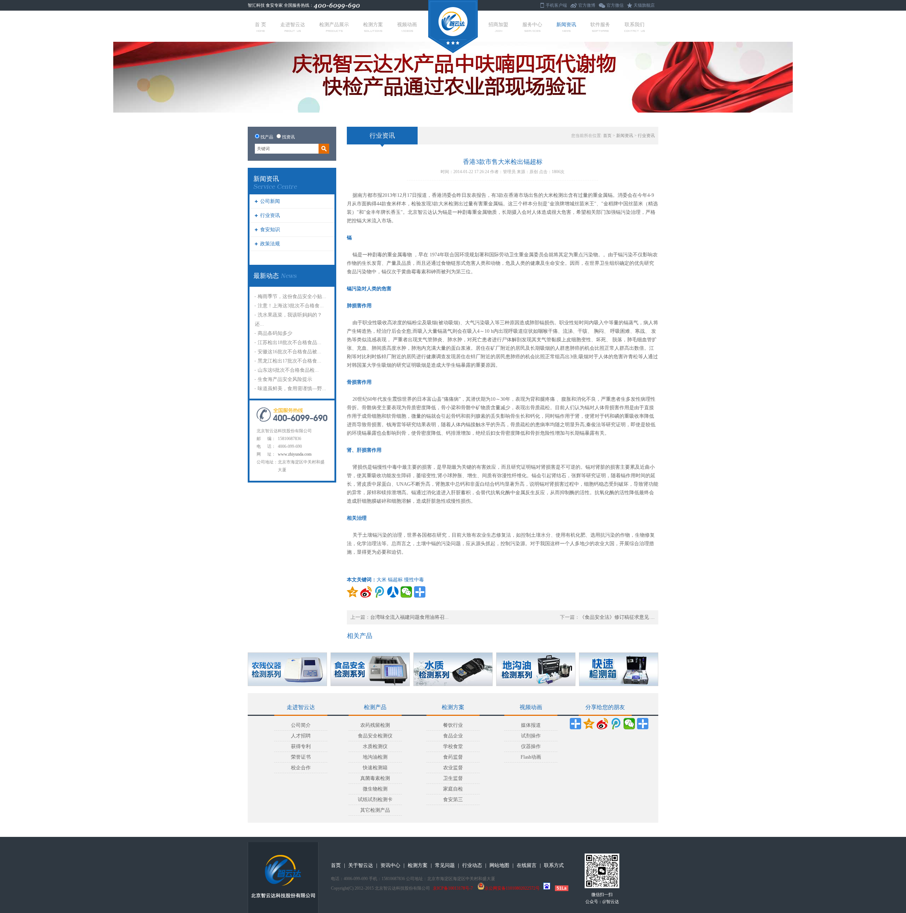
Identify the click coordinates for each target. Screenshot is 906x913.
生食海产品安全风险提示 (285, 379)
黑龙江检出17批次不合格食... (289, 361)
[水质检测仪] (453, 669)
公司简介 (301, 725)
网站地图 (499, 865)
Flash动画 (531, 757)
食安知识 (270, 229)
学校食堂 (453, 746)
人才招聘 (301, 735)
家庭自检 (453, 789)
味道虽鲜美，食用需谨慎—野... (292, 388)
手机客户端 (556, 5)
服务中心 (532, 24)
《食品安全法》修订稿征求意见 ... (617, 617)
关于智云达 (360, 865)
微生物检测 (375, 789)
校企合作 (301, 767)
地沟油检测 (375, 757)
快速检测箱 (375, 767)
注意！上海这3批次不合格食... (291, 305)
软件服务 (600, 24)
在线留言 (527, 865)
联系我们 (634, 24)
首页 (607, 135)
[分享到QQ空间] (352, 592)
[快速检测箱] (618, 669)
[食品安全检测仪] (370, 669)
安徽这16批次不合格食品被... (289, 351)
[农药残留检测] (287, 669)
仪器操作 (531, 746)
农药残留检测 (375, 725)
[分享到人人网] (392, 592)
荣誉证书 (301, 757)
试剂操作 (531, 735)
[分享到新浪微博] (366, 592)
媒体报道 (531, 725)
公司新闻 (270, 201)
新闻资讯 (566, 24)
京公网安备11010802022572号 (512, 888)
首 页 (260, 24)
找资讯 (288, 137)
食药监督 (453, 757)
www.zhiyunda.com (294, 454)
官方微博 (586, 5)
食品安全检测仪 (375, 735)
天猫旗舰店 (644, 5)
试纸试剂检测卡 (375, 799)
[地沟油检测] (535, 669)
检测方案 (373, 24)
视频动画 (407, 24)
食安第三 (453, 799)
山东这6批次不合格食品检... (288, 370)
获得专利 (301, 746)
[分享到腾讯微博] (379, 592)
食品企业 (453, 735)
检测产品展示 (334, 24)
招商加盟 (498, 24)
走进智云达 (292, 24)
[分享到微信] (406, 592)
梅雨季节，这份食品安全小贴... (292, 296)
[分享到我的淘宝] (642, 723)
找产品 (266, 137)
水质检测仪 (375, 746)
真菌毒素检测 (375, 778)
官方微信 (615, 5)
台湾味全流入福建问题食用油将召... (409, 617)
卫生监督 (453, 778)
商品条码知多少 (275, 333)
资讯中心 (390, 865)
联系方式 (554, 865)
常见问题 (445, 865)
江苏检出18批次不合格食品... (289, 342)
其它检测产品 (375, 810)
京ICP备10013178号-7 (453, 888)
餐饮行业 (453, 725)
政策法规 (270, 243)
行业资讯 (270, 215)
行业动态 (472, 865)
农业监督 (453, 767)
